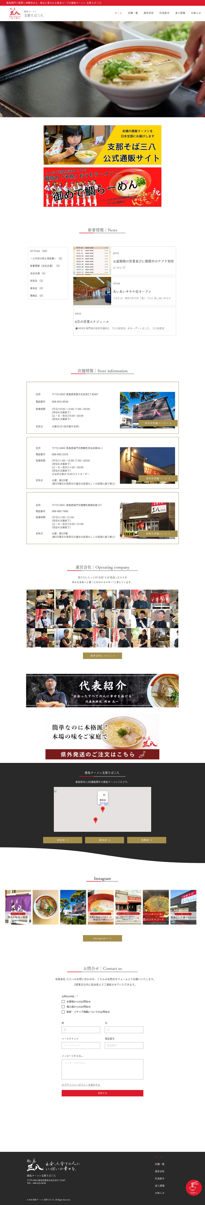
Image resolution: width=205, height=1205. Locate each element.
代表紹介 (159, 1178)
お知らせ (159, 1193)
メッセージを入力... (72, 1056)
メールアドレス (70, 1038)
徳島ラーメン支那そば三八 (102, 772)
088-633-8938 (39, 1183)
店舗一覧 (159, 1164)
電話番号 (110, 1038)
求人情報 (159, 1185)
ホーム (158, 1157)
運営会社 (159, 1171)
